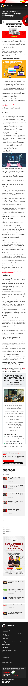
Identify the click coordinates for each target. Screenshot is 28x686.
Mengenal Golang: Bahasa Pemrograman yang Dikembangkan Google (15, 510)
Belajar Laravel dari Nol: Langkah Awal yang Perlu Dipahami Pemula (16, 486)
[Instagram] (3, 682)
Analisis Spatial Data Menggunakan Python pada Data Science (15, 605)
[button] (26, 6)
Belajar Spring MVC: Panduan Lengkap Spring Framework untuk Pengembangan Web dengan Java (16, 590)
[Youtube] (6, 682)
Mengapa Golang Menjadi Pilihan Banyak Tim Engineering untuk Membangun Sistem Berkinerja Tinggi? (16, 479)
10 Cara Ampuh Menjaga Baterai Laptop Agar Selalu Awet (15, 613)
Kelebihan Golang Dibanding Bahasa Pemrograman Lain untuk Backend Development (15, 494)
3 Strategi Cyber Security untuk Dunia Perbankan (16, 582)
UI (25, 208)
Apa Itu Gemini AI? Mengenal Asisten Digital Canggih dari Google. (16, 598)
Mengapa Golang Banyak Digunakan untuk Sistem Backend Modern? (15, 502)
